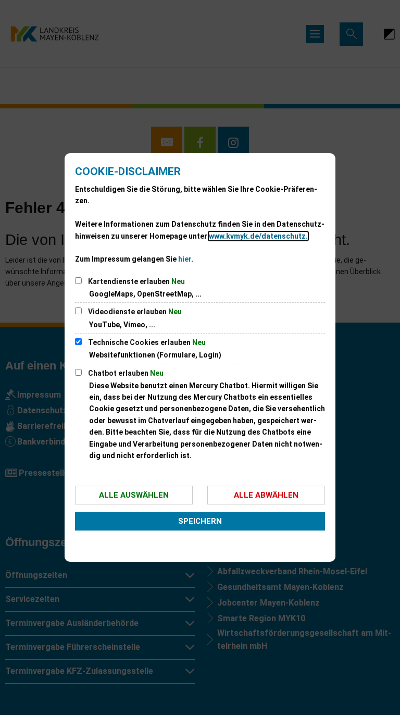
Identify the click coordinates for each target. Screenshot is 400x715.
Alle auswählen (134, 495)
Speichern (200, 521)
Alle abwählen (266, 495)
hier (184, 259)
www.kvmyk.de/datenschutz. (258, 236)
